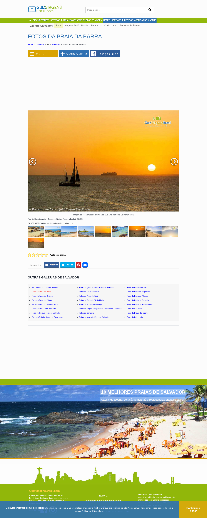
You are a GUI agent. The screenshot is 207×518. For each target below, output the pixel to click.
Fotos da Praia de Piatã (88, 296)
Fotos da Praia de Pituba (42, 300)
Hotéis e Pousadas (91, 25)
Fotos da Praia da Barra (41, 292)
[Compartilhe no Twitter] (67, 265)
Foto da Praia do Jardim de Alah (45, 287)
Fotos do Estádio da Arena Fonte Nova (47, 317)
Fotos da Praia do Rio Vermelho (140, 304)
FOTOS (64, 20)
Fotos (58, 25)
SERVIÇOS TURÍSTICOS (122, 20)
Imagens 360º (71, 25)
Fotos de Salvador (134, 309)
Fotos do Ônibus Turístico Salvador (46, 313)
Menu (40, 54)
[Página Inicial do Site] (30, 20)
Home (30, 44)
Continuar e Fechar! (193, 509)
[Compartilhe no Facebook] (105, 54)
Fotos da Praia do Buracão (138, 300)
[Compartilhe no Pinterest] (79, 265)
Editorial (103, 495)
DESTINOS (55, 20)
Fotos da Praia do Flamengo (90, 304)
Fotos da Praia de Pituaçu (137, 296)
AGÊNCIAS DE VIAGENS (145, 20)
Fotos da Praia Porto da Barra (44, 309)
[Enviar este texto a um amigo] (85, 265)
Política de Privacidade (92, 511)
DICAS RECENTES (41, 20)
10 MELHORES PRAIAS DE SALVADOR (143, 392)
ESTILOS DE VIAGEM (92, 20)
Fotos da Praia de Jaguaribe (138, 292)
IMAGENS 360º (75, 20)
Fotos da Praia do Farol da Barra (45, 304)
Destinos (40, 44)
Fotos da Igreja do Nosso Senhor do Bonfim (97, 287)
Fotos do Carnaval (86, 313)
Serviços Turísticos (130, 25)
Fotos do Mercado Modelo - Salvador (94, 317)
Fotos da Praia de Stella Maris (91, 300)
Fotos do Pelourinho (135, 317)
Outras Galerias (77, 53)
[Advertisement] (60, 82)
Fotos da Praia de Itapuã (89, 292)
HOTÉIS (106, 20)
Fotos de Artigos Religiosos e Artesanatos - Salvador (100, 309)
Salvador (56, 44)
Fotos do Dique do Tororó (137, 313)
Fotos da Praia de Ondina (42, 296)
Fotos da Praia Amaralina (137, 287)
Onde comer (110, 25)
